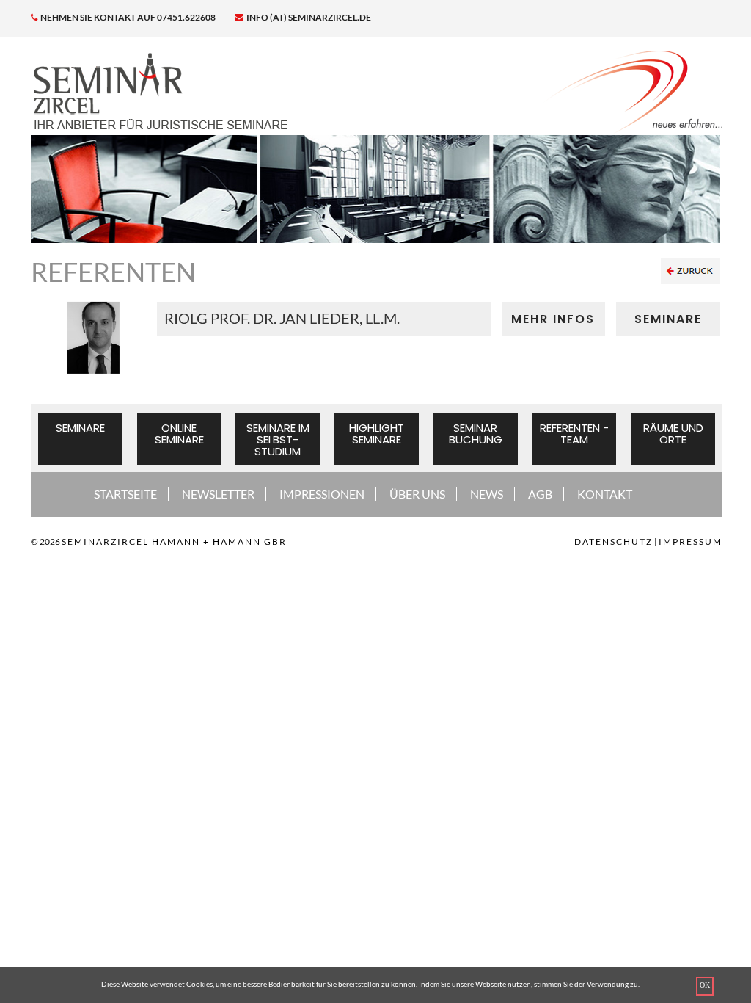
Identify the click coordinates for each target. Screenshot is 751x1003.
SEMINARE (668, 319)
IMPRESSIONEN (321, 494)
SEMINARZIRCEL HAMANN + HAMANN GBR (174, 541)
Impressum (690, 541)
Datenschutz (613, 541)
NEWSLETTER (218, 494)
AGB (540, 494)
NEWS (486, 494)
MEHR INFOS (553, 319)
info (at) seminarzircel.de (308, 17)
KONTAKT (604, 494)
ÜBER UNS (417, 494)
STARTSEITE (125, 494)
